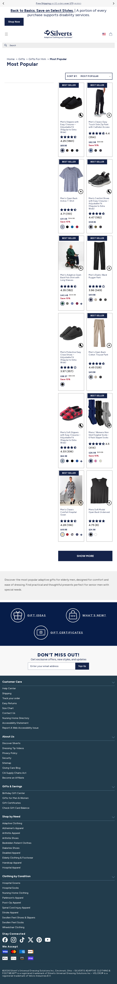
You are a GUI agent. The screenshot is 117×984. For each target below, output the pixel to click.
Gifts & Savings (12, 786)
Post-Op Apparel (11, 902)
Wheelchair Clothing (13, 927)
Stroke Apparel (10, 912)
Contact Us (8, 713)
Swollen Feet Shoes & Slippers (18, 917)
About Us (8, 736)
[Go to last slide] (4, 3)
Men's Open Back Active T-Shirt (68, 199)
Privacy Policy (9, 753)
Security (6, 758)
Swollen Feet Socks (13, 922)
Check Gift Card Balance (15, 807)
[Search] (5, 45)
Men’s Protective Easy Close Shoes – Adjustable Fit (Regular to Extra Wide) (70, 357)
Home (11, 59)
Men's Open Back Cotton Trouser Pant (98, 353)
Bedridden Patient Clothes (16, 842)
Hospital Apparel (11, 867)
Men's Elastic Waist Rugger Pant (98, 276)
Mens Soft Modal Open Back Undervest (99, 510)
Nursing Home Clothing (15, 892)
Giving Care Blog (11, 767)
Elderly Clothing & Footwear (17, 857)
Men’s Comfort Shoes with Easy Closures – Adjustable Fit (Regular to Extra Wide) (99, 203)
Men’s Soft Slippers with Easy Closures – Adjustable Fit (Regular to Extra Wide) (70, 437)
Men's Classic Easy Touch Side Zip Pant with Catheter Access (99, 124)
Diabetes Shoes (11, 847)
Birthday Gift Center (13, 793)
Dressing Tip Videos (13, 748)
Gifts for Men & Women (15, 798)
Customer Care (12, 681)
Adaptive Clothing (12, 823)
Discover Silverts (11, 743)
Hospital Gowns (11, 883)
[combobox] (58, 45)
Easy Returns (9, 703)
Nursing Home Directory (15, 718)
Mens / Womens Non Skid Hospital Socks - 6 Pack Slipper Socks (99, 435)
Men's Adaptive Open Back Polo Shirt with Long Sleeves (70, 277)
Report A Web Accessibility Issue (20, 727)
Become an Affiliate (13, 777)
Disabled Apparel (11, 852)
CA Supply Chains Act (14, 772)
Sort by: (72, 76)
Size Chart (8, 708)
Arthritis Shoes (10, 838)
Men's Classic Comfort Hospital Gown (68, 512)
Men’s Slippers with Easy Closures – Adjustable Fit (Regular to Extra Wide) (69, 127)
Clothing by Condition (16, 876)
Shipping (6, 693)
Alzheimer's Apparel (12, 828)
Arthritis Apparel (11, 833)
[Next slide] (113, 3)
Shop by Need (11, 816)
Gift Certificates (11, 802)
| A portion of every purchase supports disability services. (58, 12)
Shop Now (14, 21)
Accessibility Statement (15, 722)
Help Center (9, 688)
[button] (6, 34)
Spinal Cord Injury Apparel (16, 907)
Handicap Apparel (11, 862)
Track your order (11, 698)
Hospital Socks (10, 887)
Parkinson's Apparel (12, 897)
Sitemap (6, 763)
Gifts (21, 59)
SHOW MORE (85, 556)
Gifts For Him (37, 59)
